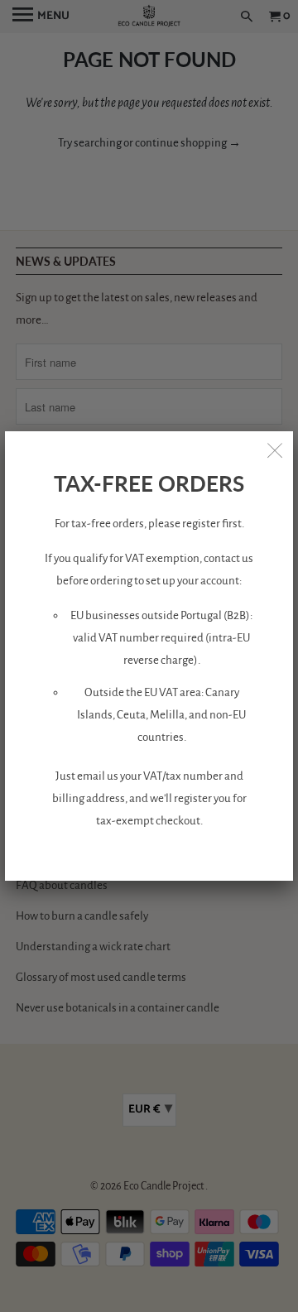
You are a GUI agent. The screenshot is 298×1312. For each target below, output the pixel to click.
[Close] (275, 449)
